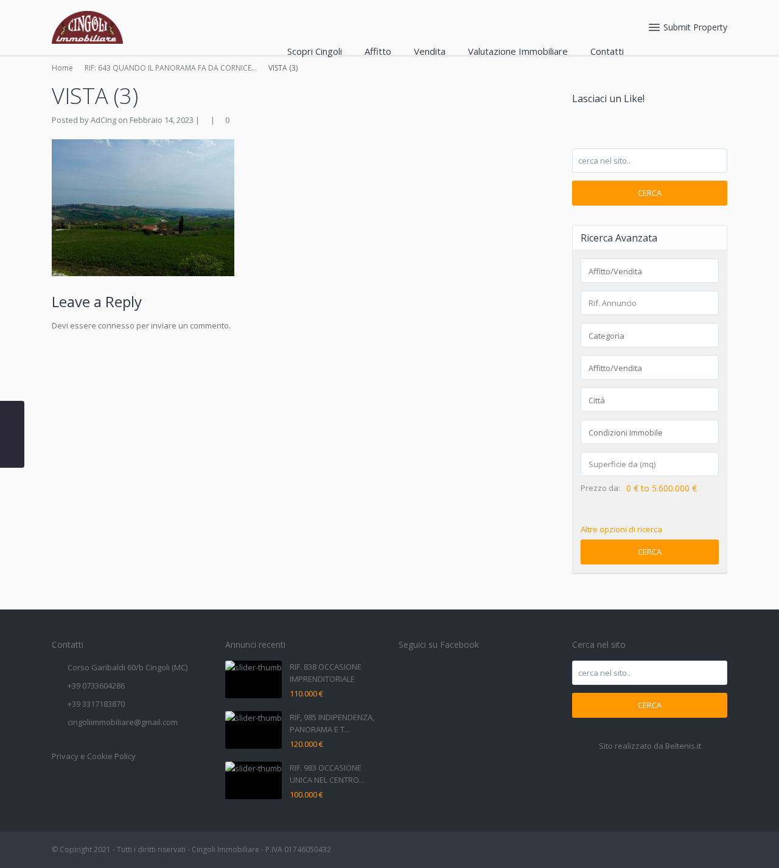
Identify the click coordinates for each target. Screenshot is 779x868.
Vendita (429, 51)
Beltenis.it (683, 745)
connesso (116, 325)
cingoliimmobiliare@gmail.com (123, 722)
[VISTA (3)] (143, 206)
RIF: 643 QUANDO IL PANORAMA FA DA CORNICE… (171, 68)
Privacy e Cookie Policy (94, 756)
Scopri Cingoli (314, 51)
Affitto (378, 51)
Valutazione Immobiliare (518, 51)
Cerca (650, 192)
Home (62, 68)
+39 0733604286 (96, 685)
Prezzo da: (600, 488)
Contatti (607, 51)
